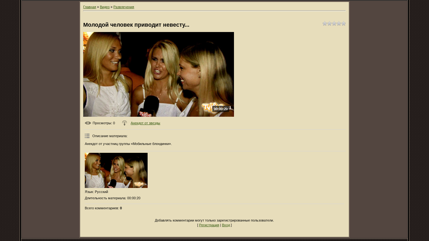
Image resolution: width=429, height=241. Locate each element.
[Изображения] (116, 170)
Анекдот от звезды (145, 123)
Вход (226, 225)
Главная (89, 7)
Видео (105, 7)
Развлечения (123, 7)
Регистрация (209, 225)
